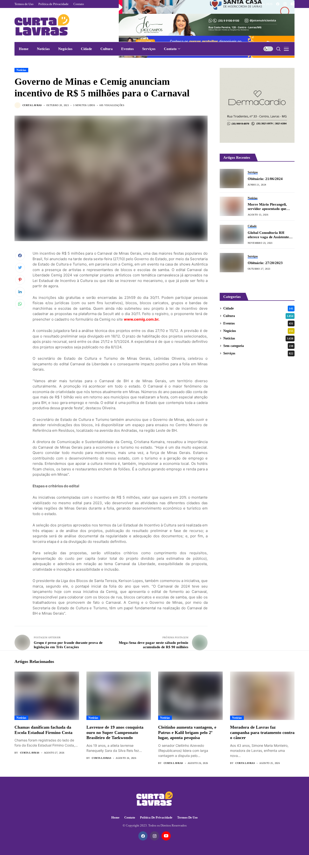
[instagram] (285, 4)
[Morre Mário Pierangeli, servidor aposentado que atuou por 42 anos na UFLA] (232, 206)
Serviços (258, 353)
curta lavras (32, 105)
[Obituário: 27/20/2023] (232, 262)
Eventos (258, 323)
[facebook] (277, 4)
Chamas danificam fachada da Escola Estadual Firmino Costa (43, 730)
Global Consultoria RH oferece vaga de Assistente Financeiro (268, 235)
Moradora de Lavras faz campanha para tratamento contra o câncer (262, 732)
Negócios (258, 331)
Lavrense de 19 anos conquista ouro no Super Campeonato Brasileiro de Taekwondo (114, 732)
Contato (129, 817)
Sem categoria (258, 346)
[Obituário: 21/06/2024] (232, 178)
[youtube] (293, 4)
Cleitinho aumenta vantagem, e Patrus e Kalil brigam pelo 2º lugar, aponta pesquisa (187, 732)
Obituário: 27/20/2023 (265, 263)
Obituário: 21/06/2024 (265, 179)
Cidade (258, 308)
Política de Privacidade (156, 817)
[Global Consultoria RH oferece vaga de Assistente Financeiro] (232, 234)
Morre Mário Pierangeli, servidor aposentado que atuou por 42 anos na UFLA (270, 206)
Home (115, 817)
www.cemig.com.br (141, 319)
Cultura (258, 316)
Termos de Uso (187, 817)
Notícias (21, 70)
